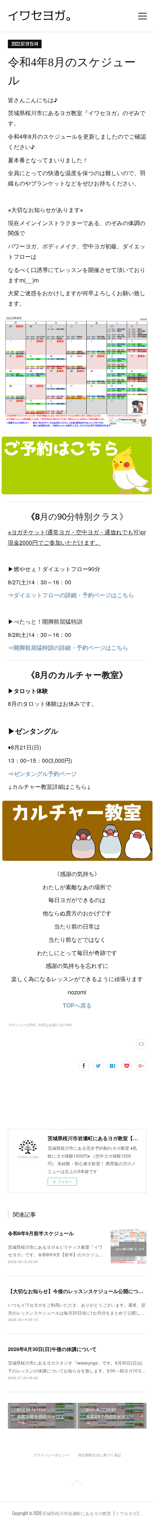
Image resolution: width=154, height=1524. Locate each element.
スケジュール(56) (22, 1024)
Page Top (77, 1484)
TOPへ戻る (77, 1005)
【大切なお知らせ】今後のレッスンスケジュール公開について (78, 1291)
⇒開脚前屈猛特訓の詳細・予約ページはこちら (68, 647)
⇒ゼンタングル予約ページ (42, 774)
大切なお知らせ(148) (55, 1024)
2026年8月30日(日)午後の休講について (52, 1348)
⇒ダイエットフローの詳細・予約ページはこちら (71, 595)
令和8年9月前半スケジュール (41, 1233)
